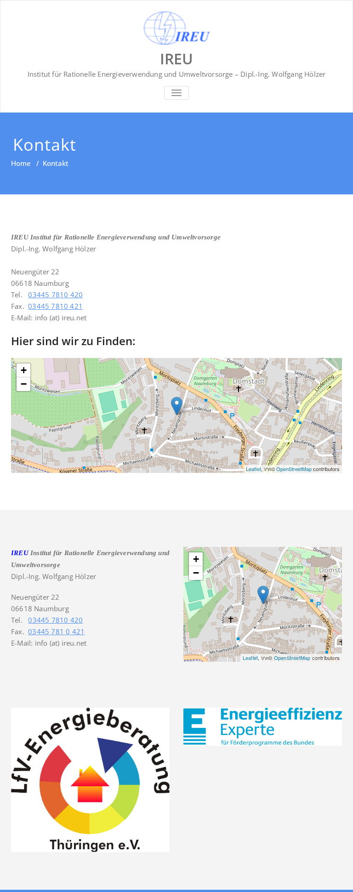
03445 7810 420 (55, 294)
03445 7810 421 (55, 306)
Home (21, 163)
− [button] (24, 384)
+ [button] (24, 370)
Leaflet (253, 468)
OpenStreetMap (294, 468)
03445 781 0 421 (56, 631)
